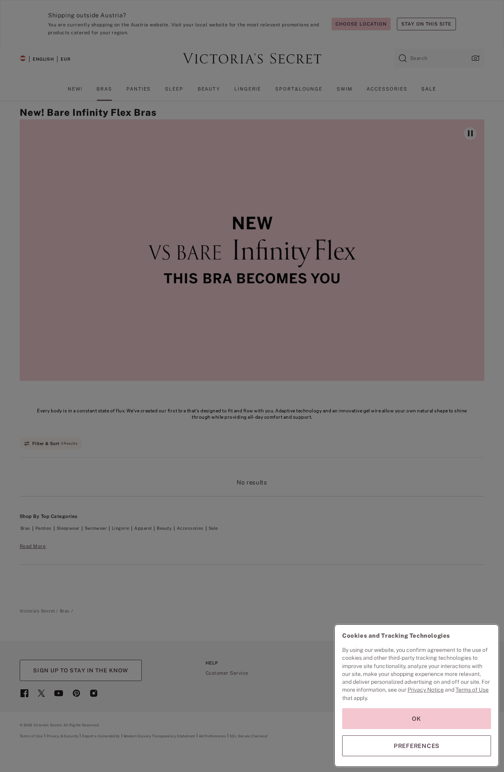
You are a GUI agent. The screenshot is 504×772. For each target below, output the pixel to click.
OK (416, 718)
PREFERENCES (416, 745)
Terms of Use (472, 690)
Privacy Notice (426, 690)
